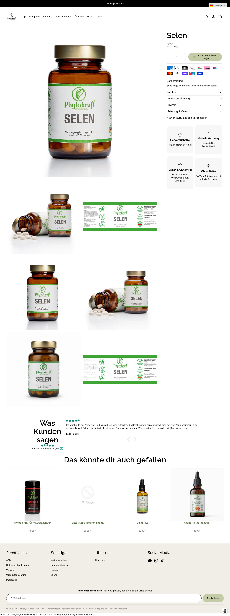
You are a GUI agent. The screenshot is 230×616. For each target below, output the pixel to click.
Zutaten (171, 92)
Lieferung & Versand (179, 111)
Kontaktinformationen (117, 609)
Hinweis (171, 105)
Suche (54, 574)
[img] (47, 445)
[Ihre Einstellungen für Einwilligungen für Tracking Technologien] (224, 610)
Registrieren (213, 598)
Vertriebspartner (59, 560)
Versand (10, 570)
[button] (218, 5)
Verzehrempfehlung (178, 98)
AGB (8, 560)
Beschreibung (175, 81)
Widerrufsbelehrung (16, 574)
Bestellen (34, 500)
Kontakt (55, 570)
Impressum (12, 579)
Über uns (100, 560)
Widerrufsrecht (53, 609)
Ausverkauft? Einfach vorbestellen (187, 117)
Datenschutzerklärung (17, 565)
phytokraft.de (19, 609)
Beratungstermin (59, 565)
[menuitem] (23, 16)
